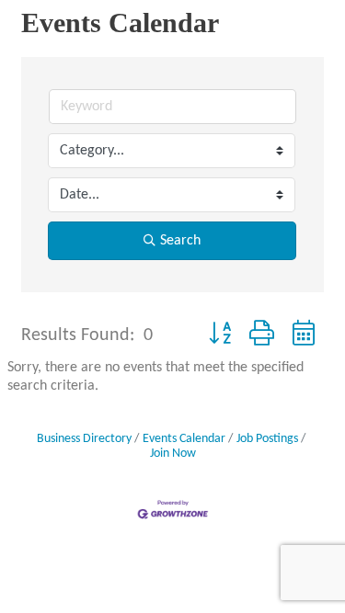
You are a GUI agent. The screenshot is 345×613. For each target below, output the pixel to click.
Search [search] (180, 240)
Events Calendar (184, 439)
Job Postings (267, 439)
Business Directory (84, 439)
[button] (220, 335)
